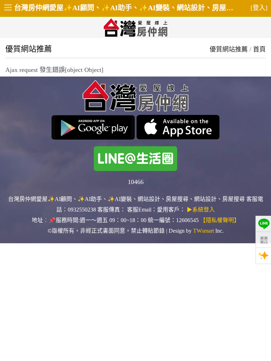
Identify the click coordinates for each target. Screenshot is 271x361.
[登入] (259, 7)
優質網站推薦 (229, 49)
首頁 (259, 49)
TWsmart (203, 231)
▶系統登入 (201, 210)
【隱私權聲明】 (220, 220)
